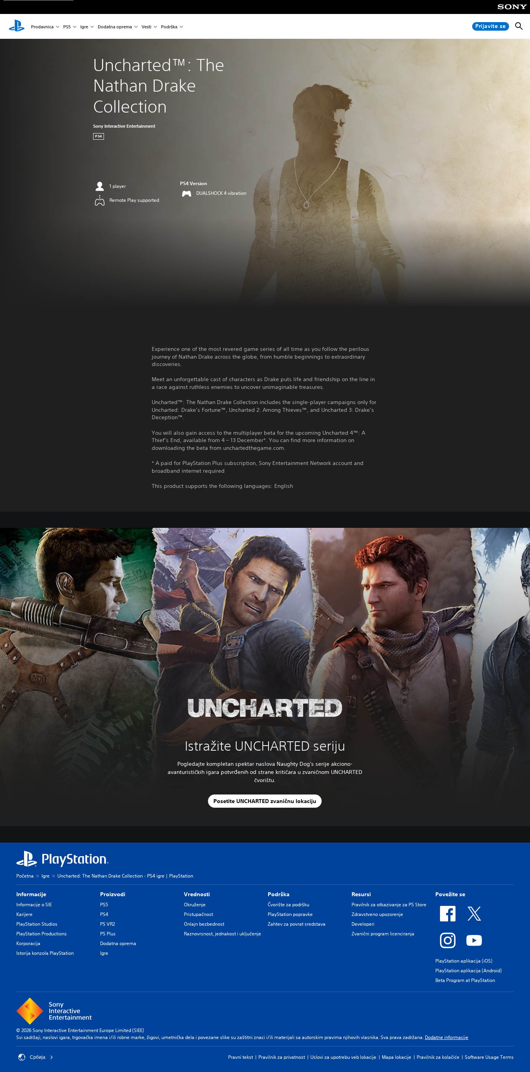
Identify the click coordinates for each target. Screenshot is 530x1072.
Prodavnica (42, 26)
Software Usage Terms (489, 1057)
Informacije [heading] (31, 894)
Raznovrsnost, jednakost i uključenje (222, 933)
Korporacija (28, 943)
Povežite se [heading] (450, 894)
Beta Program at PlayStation (465, 980)
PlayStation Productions (41, 933)
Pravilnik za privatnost (281, 1057)
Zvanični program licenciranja (383, 933)
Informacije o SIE (34, 904)
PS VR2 (107, 924)
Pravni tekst (240, 1057)
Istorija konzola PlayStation (45, 953)
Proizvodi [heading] (112, 894)
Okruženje (195, 904)
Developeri (363, 924)
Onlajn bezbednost (204, 924)
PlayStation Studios (36, 924)
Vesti (146, 26)
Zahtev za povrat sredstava (297, 924)
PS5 (67, 26)
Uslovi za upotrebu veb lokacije (343, 1057)
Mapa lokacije (396, 1057)
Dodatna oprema (115, 26)
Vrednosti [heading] (197, 894)
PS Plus (108, 933)
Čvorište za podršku (288, 904)
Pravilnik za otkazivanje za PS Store (389, 904)
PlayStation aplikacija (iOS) (463, 961)
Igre (84, 26)
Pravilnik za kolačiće (438, 1057)
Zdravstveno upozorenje (377, 914)
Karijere (24, 914)
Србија (37, 1057)
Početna (25, 876)
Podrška (169, 26)
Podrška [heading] (278, 894)
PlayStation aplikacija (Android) (468, 970)
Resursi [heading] (361, 894)
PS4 (104, 914)
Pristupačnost (198, 914)
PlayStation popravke (290, 914)
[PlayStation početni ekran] (16, 26)
